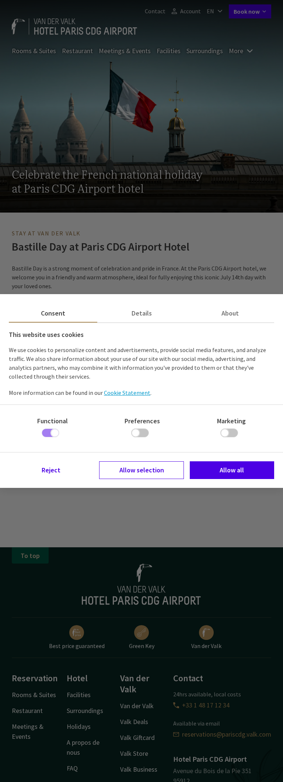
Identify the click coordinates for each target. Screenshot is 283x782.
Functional (52, 421)
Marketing (231, 421)
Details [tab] (142, 313)
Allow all (232, 470)
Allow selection (141, 470)
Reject (51, 470)
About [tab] (230, 313)
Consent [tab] (53, 313)
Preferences (142, 421)
